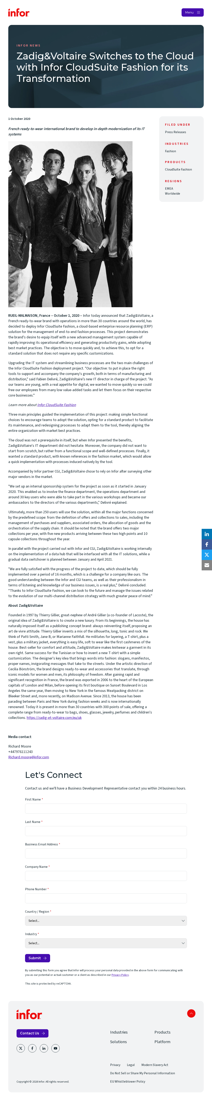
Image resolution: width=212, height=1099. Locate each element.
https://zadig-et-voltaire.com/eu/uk (54, 717)
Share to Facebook (207, 544)
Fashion (170, 151)
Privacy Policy (120, 975)
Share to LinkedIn (207, 534)
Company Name (36, 866)
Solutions (118, 1042)
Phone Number (36, 889)
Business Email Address (41, 844)
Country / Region (37, 911)
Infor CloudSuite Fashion (56, 405)
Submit (35, 958)
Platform (162, 1042)
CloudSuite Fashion (178, 169)
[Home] (19, 12)
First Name (33, 799)
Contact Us (29, 1033)
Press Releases (175, 132)
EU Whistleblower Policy (127, 1081)
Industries (119, 1032)
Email (207, 565)
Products (162, 1032)
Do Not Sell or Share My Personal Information (142, 1073)
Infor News (29, 45)
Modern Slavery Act (154, 1065)
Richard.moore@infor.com (28, 757)
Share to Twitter (207, 555)
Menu (189, 12)
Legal (131, 1065)
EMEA (169, 188)
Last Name (32, 822)
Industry (31, 934)
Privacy (115, 1065)
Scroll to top (191, 1013)
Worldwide (172, 193)
